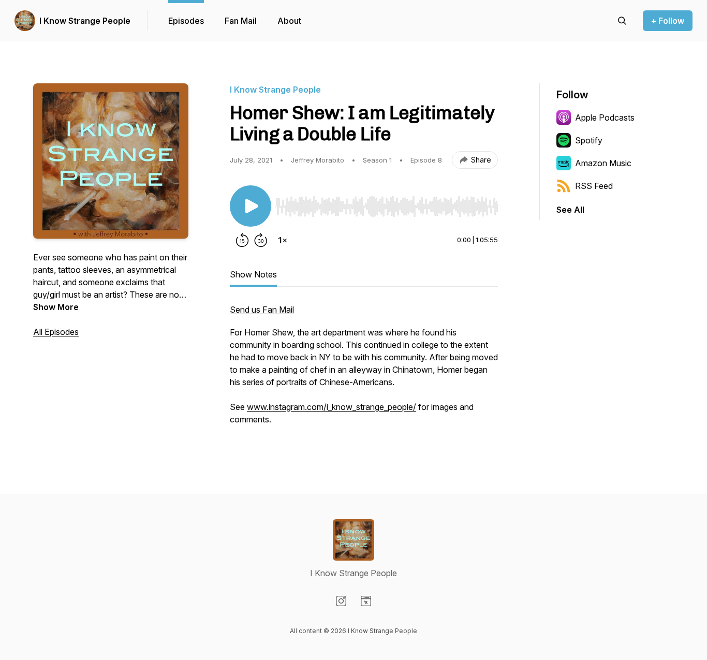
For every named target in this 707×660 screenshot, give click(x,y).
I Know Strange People (84, 21)
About (289, 21)
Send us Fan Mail (262, 309)
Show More (56, 307)
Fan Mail (241, 21)
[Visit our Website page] (366, 601)
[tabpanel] (364, 369)
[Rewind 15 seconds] (242, 240)
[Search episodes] (622, 20)
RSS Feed (594, 186)
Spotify (588, 140)
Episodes (186, 21)
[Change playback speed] (282, 240)
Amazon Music (603, 163)
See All (570, 209)
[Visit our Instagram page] (341, 601)
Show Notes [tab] (253, 274)
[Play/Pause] (250, 206)
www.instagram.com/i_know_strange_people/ (331, 407)
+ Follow (667, 21)
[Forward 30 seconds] (261, 240)
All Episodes (56, 332)
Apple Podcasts (605, 117)
